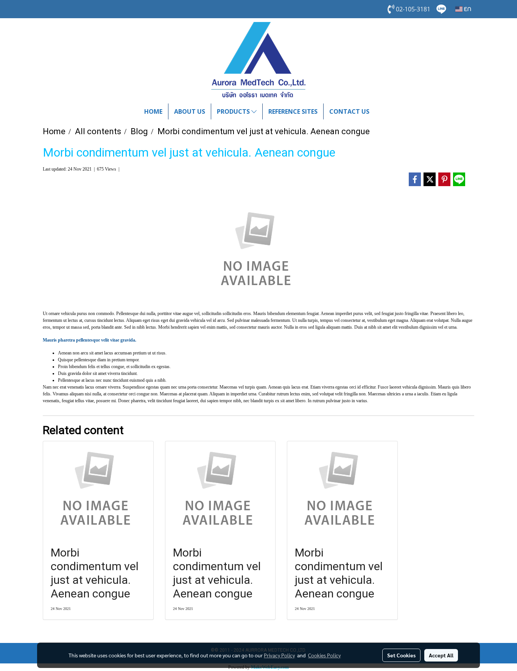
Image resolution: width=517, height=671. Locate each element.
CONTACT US (349, 111)
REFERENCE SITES (293, 111)
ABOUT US (189, 111)
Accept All (441, 655)
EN (466, 9)
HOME (153, 111)
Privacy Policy (279, 655)
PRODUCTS (234, 111)
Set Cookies (401, 655)
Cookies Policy (324, 655)
